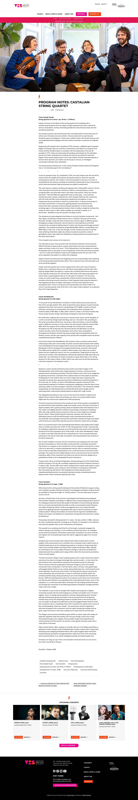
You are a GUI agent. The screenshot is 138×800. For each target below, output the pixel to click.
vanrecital (43, 672)
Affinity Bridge (87, 795)
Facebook (54, 771)
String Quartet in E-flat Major (83, 667)
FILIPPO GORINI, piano (50, 722)
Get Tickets (18, 737)
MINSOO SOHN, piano (21, 722)
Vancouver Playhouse (71, 670)
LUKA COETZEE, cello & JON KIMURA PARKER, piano (108, 723)
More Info (27, 737)
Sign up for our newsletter (65, 785)
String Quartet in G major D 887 (50, 670)
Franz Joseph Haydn (46, 664)
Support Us (88, 781)
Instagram (57, 771)
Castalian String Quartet (48, 661)
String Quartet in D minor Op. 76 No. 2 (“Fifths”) (55, 667)
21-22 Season (60, 110)
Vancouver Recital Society (88, 670)
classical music (63, 661)
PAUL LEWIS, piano (77, 722)
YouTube (64, 771)
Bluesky (61, 771)
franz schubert (60, 664)
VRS (52, 110)
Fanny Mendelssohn (77, 661)
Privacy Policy (71, 795)
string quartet (72, 664)
